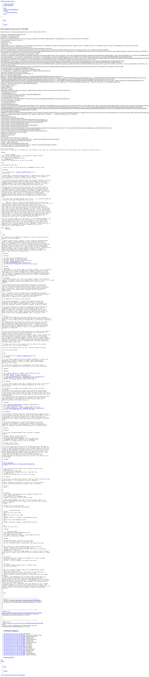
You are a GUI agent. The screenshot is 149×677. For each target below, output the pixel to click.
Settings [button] (6, 11)
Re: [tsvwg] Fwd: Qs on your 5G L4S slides (14, 635)
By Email (15, 675)
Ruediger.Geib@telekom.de (23, 172)
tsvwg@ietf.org (8, 159)
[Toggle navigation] (15, 1)
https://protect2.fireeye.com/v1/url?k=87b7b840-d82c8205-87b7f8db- (23, 623)
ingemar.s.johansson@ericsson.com (14, 261)
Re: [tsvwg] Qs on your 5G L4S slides (13, 647)
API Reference (14, 9)
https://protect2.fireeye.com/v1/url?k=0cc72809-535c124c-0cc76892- (22, 612)
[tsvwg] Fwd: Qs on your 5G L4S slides (13, 633)
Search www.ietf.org (9, 4)
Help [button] (5, 8)
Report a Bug (8, 675)
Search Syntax (7, 9)
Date (5, 20)
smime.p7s (15, 631)
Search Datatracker (8, 5)
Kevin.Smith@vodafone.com (13, 262)
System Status (21, 675)
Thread (5, 24)
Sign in (5, 13)
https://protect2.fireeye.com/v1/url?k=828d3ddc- (25, 600)
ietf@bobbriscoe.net (28, 376)
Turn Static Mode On (12, 12)
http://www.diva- (9, 462)
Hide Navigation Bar (9, 657)
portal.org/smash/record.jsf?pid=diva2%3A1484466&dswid (18, 463)
